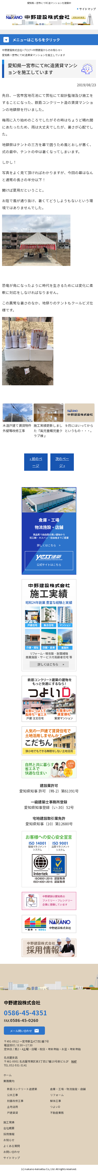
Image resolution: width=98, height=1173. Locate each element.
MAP (74, 1061)
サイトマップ (87, 9)
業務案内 (8, 1081)
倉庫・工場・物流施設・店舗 (68, 1089)
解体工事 (55, 1101)
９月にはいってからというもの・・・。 (79, 428)
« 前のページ (36, 462)
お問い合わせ (11, 1152)
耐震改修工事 (15, 1101)
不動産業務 (57, 1112)
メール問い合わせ (21, 1031)
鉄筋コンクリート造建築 (22, 1089)
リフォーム (57, 1095)
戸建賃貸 (12, 1112)
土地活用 (12, 1107)
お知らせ (8, 1140)
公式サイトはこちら (49, 564)
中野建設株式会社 (22, 1002)
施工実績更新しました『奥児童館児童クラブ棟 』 (48, 430)
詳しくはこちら (46, 545)
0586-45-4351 (25, 1012)
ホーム (7, 1075)
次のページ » (62, 462)
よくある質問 (11, 1146)
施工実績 (8, 1122)
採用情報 (8, 1134)
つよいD (55, 1107)
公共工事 (12, 1095)
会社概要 (8, 1128)
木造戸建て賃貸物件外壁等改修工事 (17, 428)
